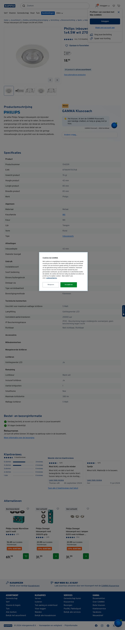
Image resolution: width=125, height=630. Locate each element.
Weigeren (51, 284)
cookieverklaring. (51, 278)
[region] (63, 271)
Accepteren (69, 284)
